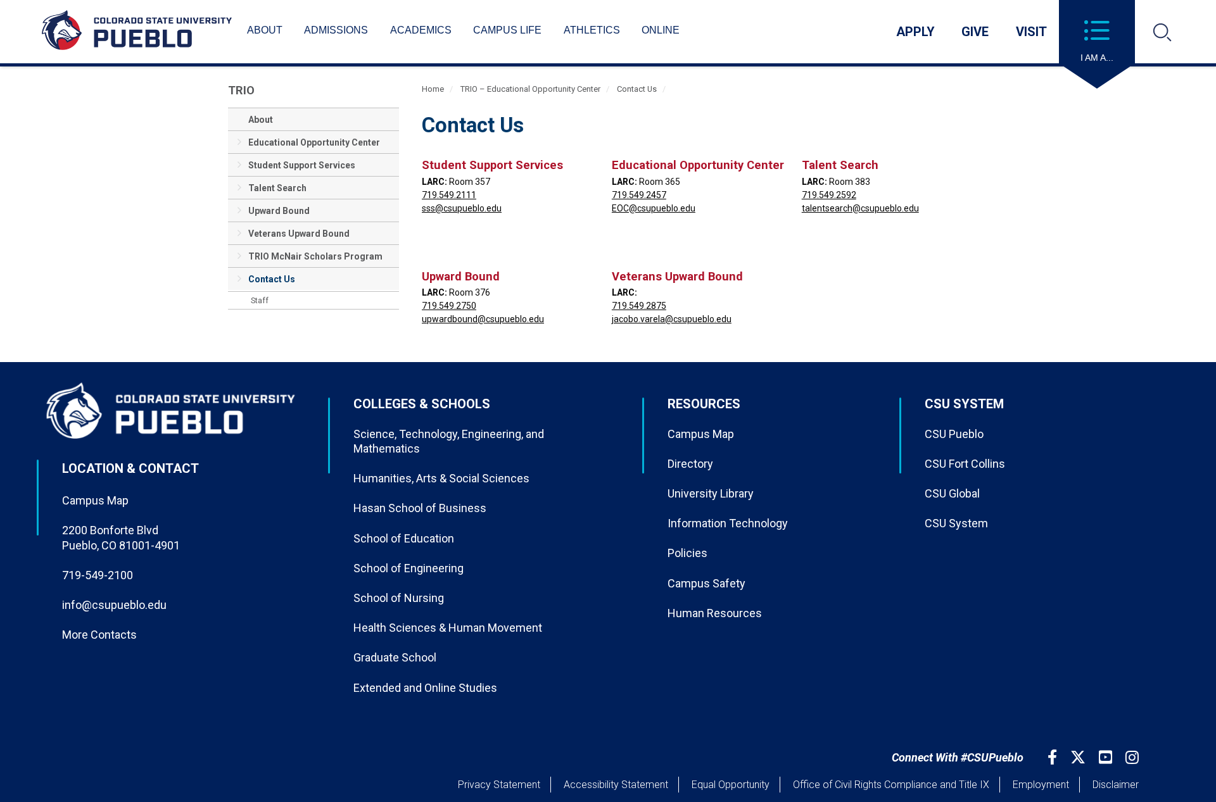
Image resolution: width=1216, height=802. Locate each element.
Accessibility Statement (616, 785)
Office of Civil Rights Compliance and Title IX (891, 785)
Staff (260, 300)
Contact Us (271, 279)
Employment (1041, 785)
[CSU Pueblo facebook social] (1054, 757)
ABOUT (264, 30)
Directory (690, 463)
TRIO (241, 90)
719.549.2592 (829, 195)
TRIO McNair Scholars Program (315, 256)
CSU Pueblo (954, 434)
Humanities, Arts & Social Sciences (441, 478)
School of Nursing (398, 598)
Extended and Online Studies (425, 687)
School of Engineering (408, 568)
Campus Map (95, 500)
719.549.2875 (639, 306)
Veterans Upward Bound (299, 234)
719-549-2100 (97, 575)
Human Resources (715, 613)
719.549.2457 (639, 195)
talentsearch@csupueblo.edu (860, 208)
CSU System (956, 523)
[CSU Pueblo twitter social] (1079, 757)
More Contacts (99, 634)
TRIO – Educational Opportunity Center (530, 89)
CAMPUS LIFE (507, 30)
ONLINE (661, 30)
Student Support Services (301, 165)
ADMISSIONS (336, 30)
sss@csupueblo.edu (462, 208)
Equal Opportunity (731, 785)
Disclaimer (1115, 785)
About (260, 120)
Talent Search (277, 188)
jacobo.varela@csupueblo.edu (672, 319)
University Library (711, 493)
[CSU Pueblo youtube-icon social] (1107, 757)
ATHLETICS (592, 30)
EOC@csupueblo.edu (653, 208)
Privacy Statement (499, 785)
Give (975, 31)
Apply (915, 31)
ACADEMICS (421, 30)
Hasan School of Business (419, 508)
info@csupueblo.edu (114, 604)
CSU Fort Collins (965, 463)
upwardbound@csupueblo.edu (483, 319)
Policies (687, 553)
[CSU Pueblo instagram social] (1134, 757)
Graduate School (394, 657)
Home (433, 89)
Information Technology (728, 523)
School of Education (403, 538)
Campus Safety (706, 583)
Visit (1031, 31)
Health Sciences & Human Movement (447, 627)
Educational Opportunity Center (314, 142)
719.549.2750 (449, 306)
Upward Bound (279, 211)
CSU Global (952, 493)
